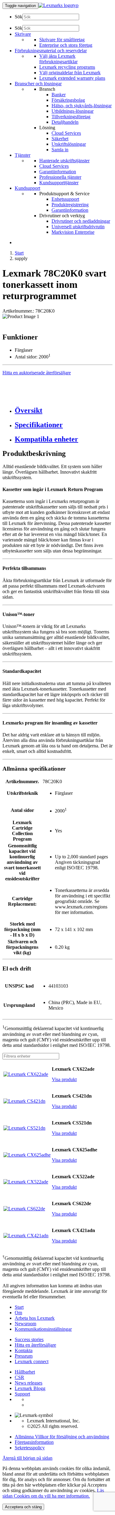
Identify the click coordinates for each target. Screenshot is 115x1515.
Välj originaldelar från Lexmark (70, 72)
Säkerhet (60, 138)
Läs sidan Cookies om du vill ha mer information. (53, 1493)
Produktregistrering (70, 204)
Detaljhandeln (65, 122)
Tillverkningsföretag (71, 116)
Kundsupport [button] (27, 188)
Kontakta (24, 1350)
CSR (19, 1377)
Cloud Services (66, 133)
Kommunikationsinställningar (43, 1329)
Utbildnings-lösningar (73, 111)
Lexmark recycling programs (67, 67)
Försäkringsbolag (68, 100)
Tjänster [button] (22, 155)
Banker (59, 94)
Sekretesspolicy (30, 1447)
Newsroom (25, 1323)
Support (22, 1393)
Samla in (60, 149)
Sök (18, 16)
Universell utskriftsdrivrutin (78, 226)
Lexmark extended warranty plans (72, 78)
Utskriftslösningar (69, 144)
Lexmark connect (31, 1361)
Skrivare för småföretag (62, 39)
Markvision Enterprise (73, 232)
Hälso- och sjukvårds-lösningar (82, 105)
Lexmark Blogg (30, 1388)
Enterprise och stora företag (65, 45)
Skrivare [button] (23, 34)
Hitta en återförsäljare (35, 1345)
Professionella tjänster (60, 177)
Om (18, 1312)
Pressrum (24, 1356)
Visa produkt (64, 1079)
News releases (28, 1382)
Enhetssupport (65, 199)
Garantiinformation (57, 171)
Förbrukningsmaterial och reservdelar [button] (51, 50)
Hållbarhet (25, 1371)
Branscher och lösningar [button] (38, 83)
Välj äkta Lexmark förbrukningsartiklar (58, 58)
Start (19, 252)
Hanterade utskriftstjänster (64, 160)
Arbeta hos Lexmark (35, 1318)
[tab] (64, 410)
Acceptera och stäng (23, 1507)
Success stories (29, 1339)
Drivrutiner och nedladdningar (81, 221)
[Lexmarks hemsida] (58, 5)
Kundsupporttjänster (59, 182)
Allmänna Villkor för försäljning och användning (62, 1436)
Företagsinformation (34, 1442)
